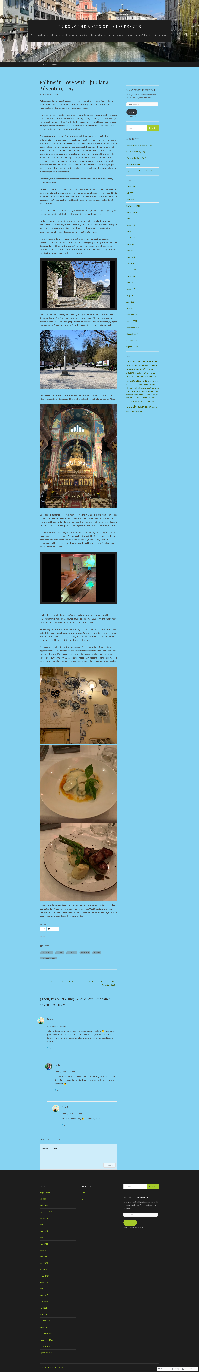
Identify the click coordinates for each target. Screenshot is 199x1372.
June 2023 (130, 225)
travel (46, 945)
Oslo (127, 394)
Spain (157, 398)
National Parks (143, 391)
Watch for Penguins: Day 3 (136, 164)
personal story (133, 394)
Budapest (140, 369)
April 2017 (130, 302)
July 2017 (130, 282)
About (55, 65)
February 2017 (132, 315)
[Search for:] (142, 128)
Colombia (141, 373)
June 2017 (130, 289)
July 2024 (130, 193)
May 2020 (130, 257)
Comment (109, 1165)
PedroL (50, 1019)
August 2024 (131, 186)
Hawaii (148, 388)
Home (44, 65)
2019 (128, 361)
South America (148, 397)
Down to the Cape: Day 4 (136, 158)
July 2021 (130, 244)
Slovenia (85, 953)
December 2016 (132, 327)
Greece (129, 388)
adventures (47, 953)
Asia (138, 365)
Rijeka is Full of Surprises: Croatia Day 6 (56, 982)
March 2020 (131, 270)
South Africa (137, 398)
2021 (133, 362)
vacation (139, 411)
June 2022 (130, 238)
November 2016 (133, 334)
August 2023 (131, 212)
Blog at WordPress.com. (52, 1368)
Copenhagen (140, 376)
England (129, 381)
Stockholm (129, 402)
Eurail (135, 381)
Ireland (153, 388)
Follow (131, 112)
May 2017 (130, 295)
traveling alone (49, 958)
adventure (140, 361)
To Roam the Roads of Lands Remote (99, 26)
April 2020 (130, 263)
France (128, 385)
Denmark (153, 376)
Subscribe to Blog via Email (135, 1197)
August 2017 (131, 276)
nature (150, 391)
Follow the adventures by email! (141, 90)
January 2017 (131, 321)
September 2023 (133, 206)
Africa (133, 365)
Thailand (150, 401)
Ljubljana (72, 953)
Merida (135, 391)
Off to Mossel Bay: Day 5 (136, 151)
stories (137, 401)
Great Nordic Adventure (147, 385)
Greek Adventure (139, 388)
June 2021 (130, 250)
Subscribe (130, 1223)
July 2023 (130, 218)
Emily (56, 94)
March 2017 (131, 308)
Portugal (141, 394)
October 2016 (132, 340)
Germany (134, 385)
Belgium (143, 366)
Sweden (143, 402)
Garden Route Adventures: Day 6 (139, 145)
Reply (49, 1054)
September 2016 (133, 347)
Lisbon (131, 391)
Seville (146, 394)
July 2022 (130, 231)
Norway (156, 391)
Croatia (147, 376)
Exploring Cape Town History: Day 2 (140, 171)
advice (128, 366)
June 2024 (130, 199)
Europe (60, 953)
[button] (73, 301)
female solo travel (153, 381)
